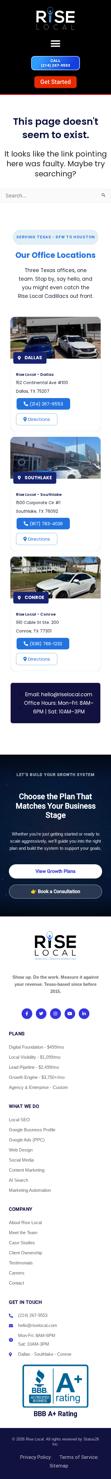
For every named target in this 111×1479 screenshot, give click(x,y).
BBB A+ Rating (55, 1414)
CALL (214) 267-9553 (55, 63)
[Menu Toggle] (55, 43)
